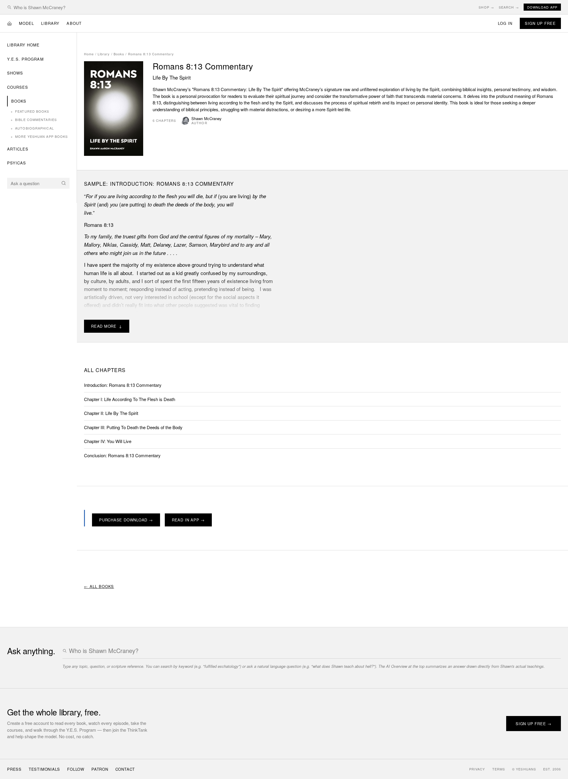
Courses (17, 87)
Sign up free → (533, 723)
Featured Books (30, 111)
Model (26, 23)
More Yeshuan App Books (39, 136)
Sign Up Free (540, 23)
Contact (125, 769)
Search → (509, 7)
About (74, 23)
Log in (505, 23)
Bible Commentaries (34, 119)
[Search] (64, 183)
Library (50, 23)
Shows (15, 73)
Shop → (486, 7)
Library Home (23, 45)
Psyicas (16, 163)
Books (18, 101)
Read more (106, 326)
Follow (75, 769)
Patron (99, 769)
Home (89, 53)
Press (14, 769)
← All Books (99, 586)
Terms (498, 769)
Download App (542, 7)
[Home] (9, 23)
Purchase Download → (126, 520)
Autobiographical (32, 128)
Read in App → (188, 520)
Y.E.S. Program (25, 59)
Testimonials (44, 769)
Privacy (477, 769)
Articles (17, 149)
